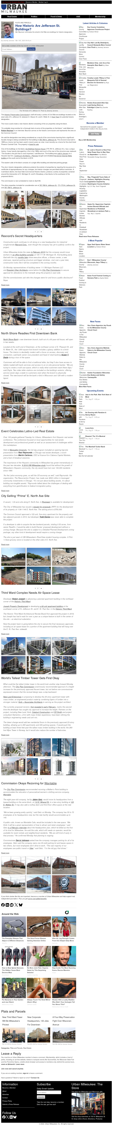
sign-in (25, 1073)
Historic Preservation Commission (16, 114)
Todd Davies (45, 517)
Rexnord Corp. (21, 244)
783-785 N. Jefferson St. (48, 139)
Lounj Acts (89, 428)
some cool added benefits (37, 898)
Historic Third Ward (22, 601)
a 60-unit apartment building (51, 606)
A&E (78, 16)
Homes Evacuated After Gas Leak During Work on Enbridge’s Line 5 (97, 105)
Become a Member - (32, 2)
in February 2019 (38, 252)
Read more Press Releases (89, 236)
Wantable (50, 783)
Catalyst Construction (41, 712)
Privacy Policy (7, 1101)
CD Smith (58, 712)
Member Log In (43, 2)
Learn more (20, 1064)
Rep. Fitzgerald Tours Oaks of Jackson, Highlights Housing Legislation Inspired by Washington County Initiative (99, 180)
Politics (34, 16)
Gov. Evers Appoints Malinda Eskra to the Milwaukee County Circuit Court (99, 350)
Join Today (95, 133)
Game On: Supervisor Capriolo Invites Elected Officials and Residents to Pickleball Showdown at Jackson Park (99, 207)
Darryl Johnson (22, 840)
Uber (31, 848)
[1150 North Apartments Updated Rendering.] (64, 576)
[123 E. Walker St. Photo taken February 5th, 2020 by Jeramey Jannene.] (13, 865)
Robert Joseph (18, 598)
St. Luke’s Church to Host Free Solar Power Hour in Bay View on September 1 (99, 152)
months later (23, 257)
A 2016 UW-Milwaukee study (34, 465)
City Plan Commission (51, 270)
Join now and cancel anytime (12, 1069)
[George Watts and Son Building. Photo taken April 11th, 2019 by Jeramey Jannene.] (39, 200)
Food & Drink (56, 16)
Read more (5, 285)
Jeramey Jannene (8, 41)
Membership (100, 16)
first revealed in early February (43, 707)
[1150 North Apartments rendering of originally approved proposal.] (39, 576)
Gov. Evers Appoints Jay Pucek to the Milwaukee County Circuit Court (99, 327)
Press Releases (95, 146)
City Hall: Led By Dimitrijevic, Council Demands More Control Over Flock (99, 45)
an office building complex (23, 254)
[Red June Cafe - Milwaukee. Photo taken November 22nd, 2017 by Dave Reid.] (13, 200)
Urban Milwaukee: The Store (87, 1086)
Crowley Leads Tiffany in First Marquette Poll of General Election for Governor (98, 80)
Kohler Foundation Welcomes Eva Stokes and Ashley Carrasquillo (99, 375)
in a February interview (17, 827)
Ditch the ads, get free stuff (46, 1104)
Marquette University (18, 450)
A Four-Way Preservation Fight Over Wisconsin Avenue (64, 1021)
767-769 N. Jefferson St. (48, 185)
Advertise (5, 1094)
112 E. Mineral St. (42, 802)
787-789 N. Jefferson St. (13, 187)
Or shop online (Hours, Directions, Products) (87, 1119)
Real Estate (12, 16)
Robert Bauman (7, 130)
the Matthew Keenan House (35, 149)
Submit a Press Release (10, 1104)
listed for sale (34, 144)
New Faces (95, 321)
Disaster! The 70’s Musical (95, 436)
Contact (5, 1098)
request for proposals (42, 506)
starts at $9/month (8, 1064)
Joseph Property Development (15, 606)
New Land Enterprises (12, 696)
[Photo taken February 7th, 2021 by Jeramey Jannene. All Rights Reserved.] (39, 884)
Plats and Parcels (16, 1048)
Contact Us (35, 1078)
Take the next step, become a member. (50, 1102)
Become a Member (95, 123)
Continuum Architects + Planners (26, 156)
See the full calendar (86, 456)
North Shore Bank (10, 339)
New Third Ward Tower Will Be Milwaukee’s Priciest (12, 1021)
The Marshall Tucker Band (95, 446)
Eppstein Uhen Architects (17, 270)
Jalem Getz (37, 799)
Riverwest (46, 502)
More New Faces (85, 386)
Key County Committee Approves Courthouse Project (98, 28)
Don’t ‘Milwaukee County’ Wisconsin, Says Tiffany (97, 261)
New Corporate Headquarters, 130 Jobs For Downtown (38, 1021)
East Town (55, 117)
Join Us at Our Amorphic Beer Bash (13, 2)
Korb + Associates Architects (30, 702)
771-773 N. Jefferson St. (66, 185)
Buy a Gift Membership (87, 140)
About (4, 1091)
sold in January (62, 153)
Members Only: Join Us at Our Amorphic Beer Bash (98, 64)
